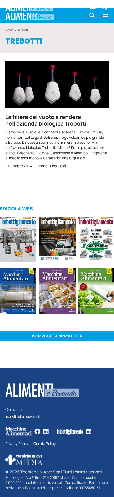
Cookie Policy (44, 444)
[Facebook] (37, 431)
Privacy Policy (16, 444)
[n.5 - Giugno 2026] (18, 291)
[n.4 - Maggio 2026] (57, 240)
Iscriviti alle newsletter (24, 417)
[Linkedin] (46, 431)
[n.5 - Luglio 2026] (18, 240)
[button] (92, 15)
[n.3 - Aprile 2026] (96, 240)
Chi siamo (13, 409)
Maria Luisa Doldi (52, 165)
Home (9, 30)
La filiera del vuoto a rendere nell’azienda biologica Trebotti (45, 120)
